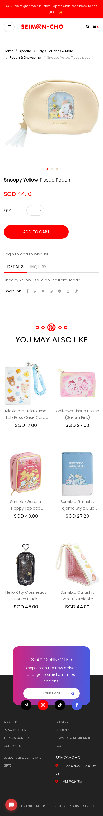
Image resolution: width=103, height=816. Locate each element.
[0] (95, 23)
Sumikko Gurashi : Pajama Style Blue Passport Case (77, 502)
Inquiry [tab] (38, 264)
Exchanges (63, 730)
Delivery (61, 722)
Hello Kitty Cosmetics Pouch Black (25, 593)
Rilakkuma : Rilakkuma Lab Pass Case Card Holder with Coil (25, 411)
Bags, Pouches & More (55, 48)
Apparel (25, 48)
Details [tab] (15, 264)
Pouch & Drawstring (25, 54)
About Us (11, 722)
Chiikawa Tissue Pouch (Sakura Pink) (77, 411)
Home (8, 48)
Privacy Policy (15, 730)
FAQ (58, 746)
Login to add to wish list (26, 251)
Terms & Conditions (19, 738)
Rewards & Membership (73, 738)
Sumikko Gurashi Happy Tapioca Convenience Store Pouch (26, 502)
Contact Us (13, 746)
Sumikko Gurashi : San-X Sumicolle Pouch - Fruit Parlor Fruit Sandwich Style (77, 593)
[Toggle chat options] (11, 805)
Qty (7, 207)
